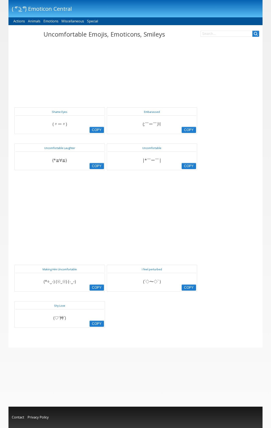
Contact (18, 417)
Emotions (50, 21)
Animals (34, 21)
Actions (19, 21)
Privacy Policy (38, 417)
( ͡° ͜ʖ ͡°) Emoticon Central (42, 8)
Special (92, 21)
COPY (97, 130)
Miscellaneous (72, 21)
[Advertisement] (104, 72)
